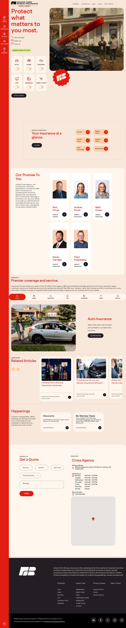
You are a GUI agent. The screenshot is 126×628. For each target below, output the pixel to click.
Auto (59, 589)
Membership (80, 589)
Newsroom (80, 600)
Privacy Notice (98, 595)
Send (26, 493)
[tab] (83, 132)
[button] (93, 519)
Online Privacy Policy (98, 591)
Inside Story (80, 592)
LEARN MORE (95, 336)
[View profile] (60, 203)
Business (60, 603)
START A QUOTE (19, 95)
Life (58, 598)
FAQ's (78, 595)
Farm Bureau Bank (82, 598)
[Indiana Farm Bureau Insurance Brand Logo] (28, 3)
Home (59, 592)
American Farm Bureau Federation (55, 621)
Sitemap (79, 606)
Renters (60, 595)
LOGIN (37, 145)
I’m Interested (48, 428)
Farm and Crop (62, 600)
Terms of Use (80, 603)
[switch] (16, 68)
